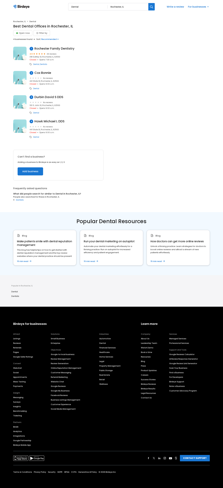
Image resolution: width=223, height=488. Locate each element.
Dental (36, 64)
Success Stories (148, 379)
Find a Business (176, 372)
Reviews (17, 343)
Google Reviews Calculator (181, 354)
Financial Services (107, 347)
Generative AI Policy (87, 472)
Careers (144, 375)
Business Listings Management (65, 400)
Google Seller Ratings (23, 357)
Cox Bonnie (42, 73)
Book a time (146, 352)
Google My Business (60, 390)
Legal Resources (148, 393)
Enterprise (55, 343)
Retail (102, 379)
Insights (17, 406)
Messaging (18, 397)
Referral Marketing (59, 377)
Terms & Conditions (22, 472)
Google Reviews (58, 386)
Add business (30, 171)
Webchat (17, 368)
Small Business (58, 338)
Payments (18, 386)
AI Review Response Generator (183, 359)
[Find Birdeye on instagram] (165, 458)
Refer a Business (177, 386)
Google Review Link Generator (183, 363)
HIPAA (66, 472)
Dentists (43, 64)
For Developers (176, 377)
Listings (16, 338)
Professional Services (179, 343)
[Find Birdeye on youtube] (170, 458)
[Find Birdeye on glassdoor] (176, 458)
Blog (143, 361)
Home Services (106, 357)
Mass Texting (19, 381)
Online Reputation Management (66, 368)
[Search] (151, 6)
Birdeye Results (148, 388)
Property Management (110, 366)
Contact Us (146, 397)
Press (143, 366)
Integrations (19, 436)
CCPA (73, 472)
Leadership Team (149, 343)
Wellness (103, 384)
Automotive (105, 338)
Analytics (17, 431)
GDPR (59, 472)
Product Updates (149, 370)
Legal (101, 361)
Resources (146, 357)
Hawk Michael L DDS (49, 121)
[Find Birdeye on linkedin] (159, 458)
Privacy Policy (40, 472)
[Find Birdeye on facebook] (148, 458)
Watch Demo (147, 347)
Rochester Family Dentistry (54, 48)
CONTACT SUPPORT (195, 458)
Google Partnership (22, 440)
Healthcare (104, 352)
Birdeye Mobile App (22, 445)
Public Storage (106, 370)
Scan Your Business (178, 368)
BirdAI (15, 427)
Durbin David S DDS (48, 97)
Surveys (16, 402)
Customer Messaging (61, 372)
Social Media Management (63, 409)
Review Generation (60, 363)
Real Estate (104, 375)
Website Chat (57, 381)
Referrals (17, 347)
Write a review (175, 6)
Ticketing (17, 415)
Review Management (61, 359)
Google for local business (62, 354)
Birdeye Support (176, 381)
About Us (145, 338)
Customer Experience (61, 404)
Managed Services (177, 338)
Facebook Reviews (59, 395)
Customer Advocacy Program (183, 390)
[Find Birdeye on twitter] (154, 458)
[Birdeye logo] (22, 7)
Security (52, 472)
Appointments (20, 377)
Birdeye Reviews (148, 384)
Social (16, 372)
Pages (16, 352)
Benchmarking (20, 411)
